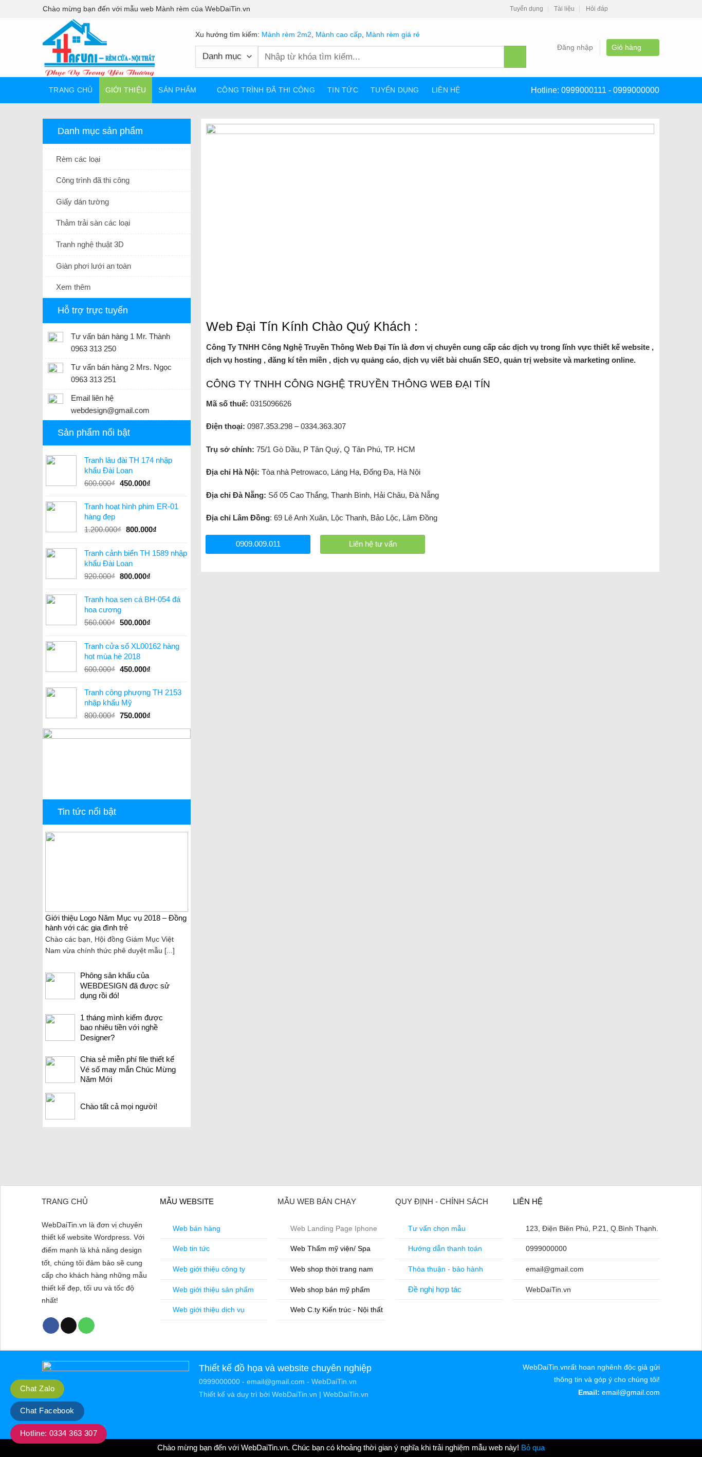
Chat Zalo (37, 1388)
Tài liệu (564, 8)
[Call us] (86, 1325)
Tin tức (342, 90)
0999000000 (636, 90)
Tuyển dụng (526, 8)
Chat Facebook (47, 1410)
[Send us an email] (653, 9)
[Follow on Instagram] (630, 9)
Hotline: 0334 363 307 (58, 1433)
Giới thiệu (125, 90)
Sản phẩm (177, 90)
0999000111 (584, 90)
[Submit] (515, 57)
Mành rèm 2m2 (286, 34)
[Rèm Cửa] (111, 47)
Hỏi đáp (597, 8)
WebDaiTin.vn (294, 1394)
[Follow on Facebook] (619, 9)
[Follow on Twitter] (641, 9)
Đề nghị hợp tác (434, 1289)
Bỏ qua (533, 1447)
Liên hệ (446, 90)
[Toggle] (182, 159)
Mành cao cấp (339, 34)
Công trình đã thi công (266, 90)
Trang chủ (71, 90)
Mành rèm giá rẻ (393, 34)
